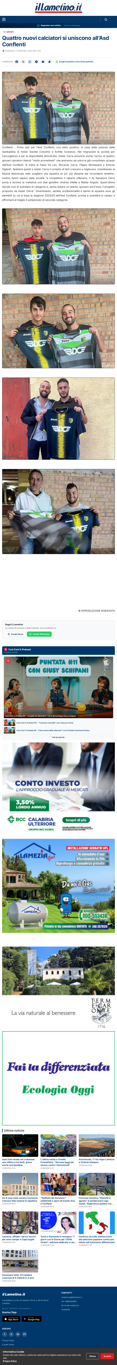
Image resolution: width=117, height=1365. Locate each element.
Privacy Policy (8, 1340)
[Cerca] (105, 19)
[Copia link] (49, 61)
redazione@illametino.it (71, 1297)
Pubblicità (65, 1309)
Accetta (107, 1356)
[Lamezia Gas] (58, 886)
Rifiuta (92, 1356)
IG (18, 1334)
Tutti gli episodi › (58, 737)
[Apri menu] (4, 19)
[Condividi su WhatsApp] (29, 61)
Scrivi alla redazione (70, 1305)
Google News (17, 634)
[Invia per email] (43, 61)
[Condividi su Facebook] (16, 61)
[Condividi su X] (23, 61)
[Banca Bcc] (58, 789)
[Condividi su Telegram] (36, 61)
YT (24, 1334)
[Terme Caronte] (58, 982)
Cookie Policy (8, 1344)
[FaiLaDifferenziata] (58, 1078)
